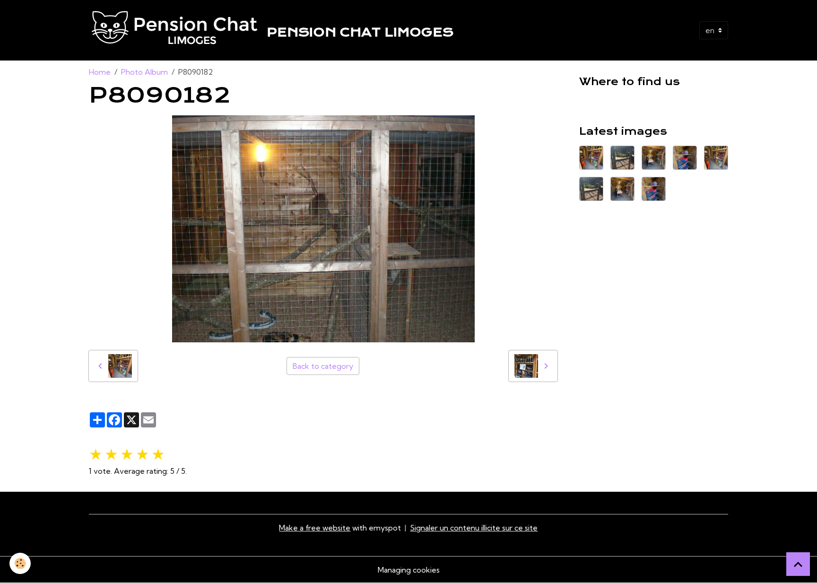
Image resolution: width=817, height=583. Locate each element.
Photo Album (144, 72)
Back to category (323, 366)
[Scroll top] (798, 564)
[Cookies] (20, 563)
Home (100, 72)
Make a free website (314, 527)
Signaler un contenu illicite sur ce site (474, 527)
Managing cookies (409, 569)
